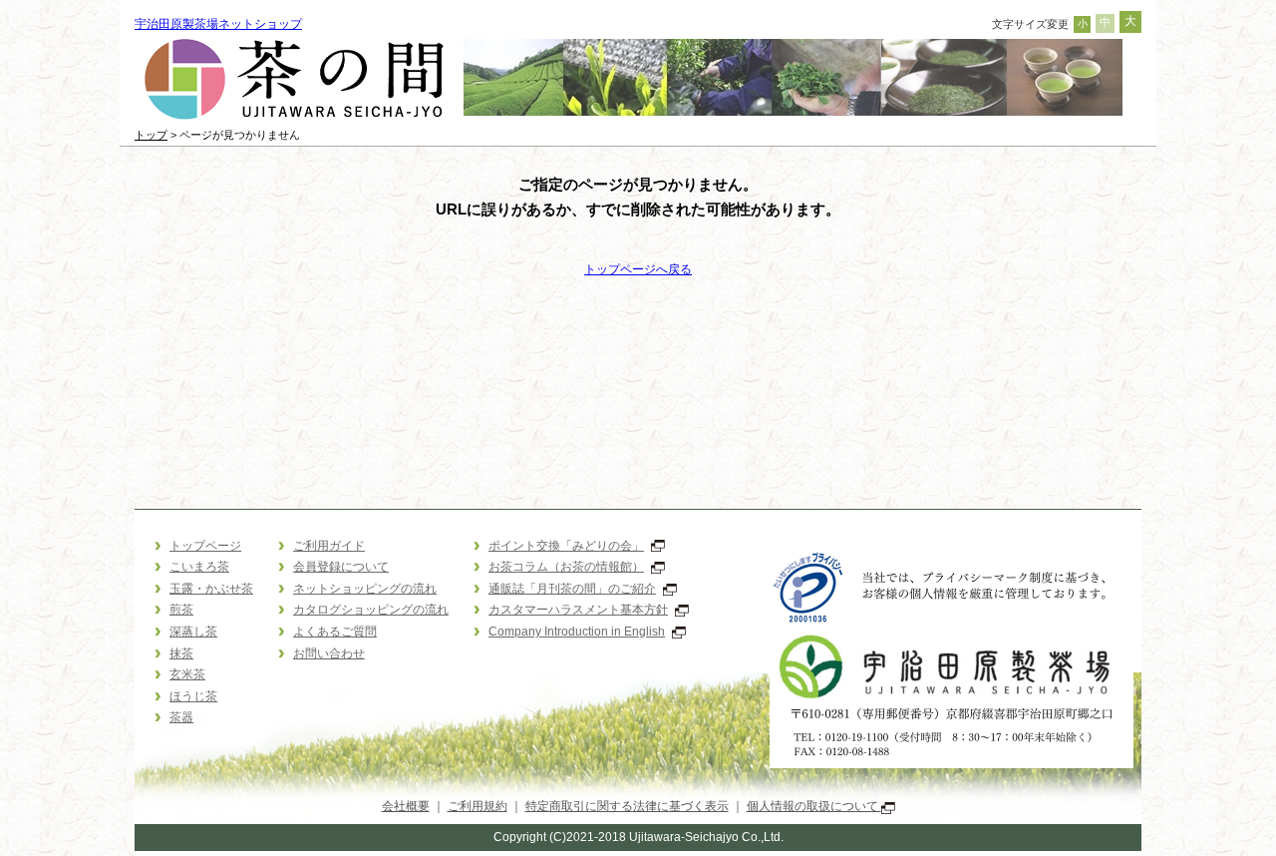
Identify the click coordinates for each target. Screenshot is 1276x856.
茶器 (181, 717)
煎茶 (181, 610)
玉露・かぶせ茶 (211, 589)
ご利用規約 (477, 806)
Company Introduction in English (576, 632)
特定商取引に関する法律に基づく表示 (627, 806)
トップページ (205, 546)
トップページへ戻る (638, 269)
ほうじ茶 (193, 696)
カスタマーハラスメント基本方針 (578, 610)
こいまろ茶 (199, 567)
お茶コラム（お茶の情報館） (566, 567)
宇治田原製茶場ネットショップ (218, 24)
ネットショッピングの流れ (365, 589)
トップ (151, 135)
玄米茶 (187, 674)
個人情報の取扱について (814, 806)
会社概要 (406, 806)
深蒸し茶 (193, 632)
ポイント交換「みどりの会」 (566, 546)
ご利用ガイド (329, 546)
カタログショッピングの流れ (371, 610)
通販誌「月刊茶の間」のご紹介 (572, 589)
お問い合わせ (329, 653)
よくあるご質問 (335, 632)
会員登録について (341, 567)
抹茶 (181, 653)
